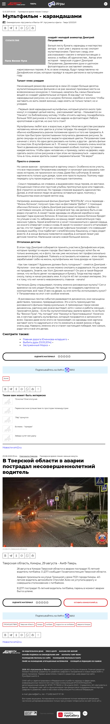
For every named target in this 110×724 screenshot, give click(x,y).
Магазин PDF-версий (68, 651)
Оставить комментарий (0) (86, 603)
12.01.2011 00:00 (9, 12)
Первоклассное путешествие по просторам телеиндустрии (41, 408)
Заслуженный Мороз (35, 345)
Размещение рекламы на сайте (36, 658)
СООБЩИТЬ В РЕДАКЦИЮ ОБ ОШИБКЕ (86, 661)
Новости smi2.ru (12, 447)
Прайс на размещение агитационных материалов (45, 661)
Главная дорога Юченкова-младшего (45, 339)
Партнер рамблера (47, 713)
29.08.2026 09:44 (10, 456)
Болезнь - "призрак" (24, 427)
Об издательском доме (32, 651)
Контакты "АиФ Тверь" (71, 655)
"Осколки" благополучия (26, 399)
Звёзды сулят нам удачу (25, 436)
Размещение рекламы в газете (67, 658)
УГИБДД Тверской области (15, 549)
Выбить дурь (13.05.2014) (37, 342)
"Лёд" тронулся (21, 417)
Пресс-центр (51, 651)
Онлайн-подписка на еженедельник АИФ (40, 655)
